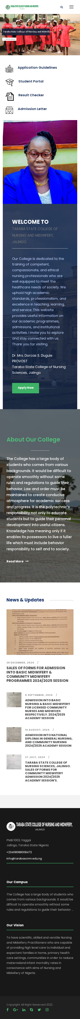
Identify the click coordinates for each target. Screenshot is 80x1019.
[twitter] (40, 1009)
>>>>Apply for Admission (9, 39)
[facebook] (8, 1009)
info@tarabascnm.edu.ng (24, 858)
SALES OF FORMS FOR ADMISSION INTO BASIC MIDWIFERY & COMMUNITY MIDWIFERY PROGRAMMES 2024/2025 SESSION (37, 674)
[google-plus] (16, 1009)
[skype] (32, 1009)
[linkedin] (24, 1009)
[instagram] (47, 1009)
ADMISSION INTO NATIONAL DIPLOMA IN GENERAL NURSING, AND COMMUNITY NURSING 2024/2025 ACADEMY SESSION (49, 740)
